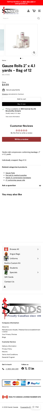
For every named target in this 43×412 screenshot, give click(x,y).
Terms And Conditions (10, 354)
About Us (5, 327)
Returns (5, 352)
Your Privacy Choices (9, 334)
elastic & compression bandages (18, 178)
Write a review (21, 139)
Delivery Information (9, 346)
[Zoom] (34, 52)
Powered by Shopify (27, 407)
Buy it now (22, 104)
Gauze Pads (10, 173)
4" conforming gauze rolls (15, 180)
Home (4, 60)
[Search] (38, 18)
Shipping (5, 94)
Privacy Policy (7, 349)
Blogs (4, 337)
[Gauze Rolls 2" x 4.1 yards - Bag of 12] (17, 217)
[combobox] (21, 18)
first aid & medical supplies (16, 175)
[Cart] (34, 10)
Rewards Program (8, 357)
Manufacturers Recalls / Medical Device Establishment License (21, 331)
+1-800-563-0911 (27, 2)
